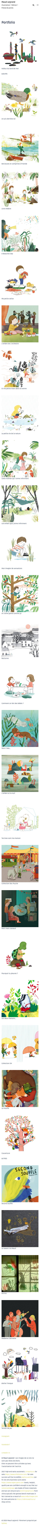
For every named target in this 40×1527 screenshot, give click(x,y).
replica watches (27, 1477)
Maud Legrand (8, 2)
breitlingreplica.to (27, 1491)
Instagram (5, 1436)
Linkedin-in (6, 1453)
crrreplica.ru (30, 1472)
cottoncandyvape (8, 1488)
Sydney (4, 1523)
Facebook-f (6, 1445)
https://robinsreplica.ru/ (26, 1499)
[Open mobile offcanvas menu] (37, 5)
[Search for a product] (33, 5)
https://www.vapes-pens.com (13, 1483)
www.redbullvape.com (29, 1496)
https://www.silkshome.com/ (16, 1474)
